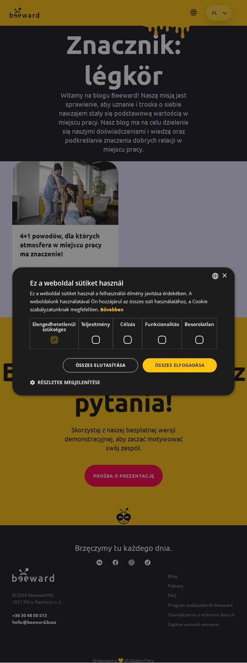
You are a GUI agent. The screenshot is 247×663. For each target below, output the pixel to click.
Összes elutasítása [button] (101, 365)
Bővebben (112, 309)
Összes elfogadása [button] (180, 365)
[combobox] (215, 276)
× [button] (224, 275)
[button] (65, 382)
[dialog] (123, 331)
